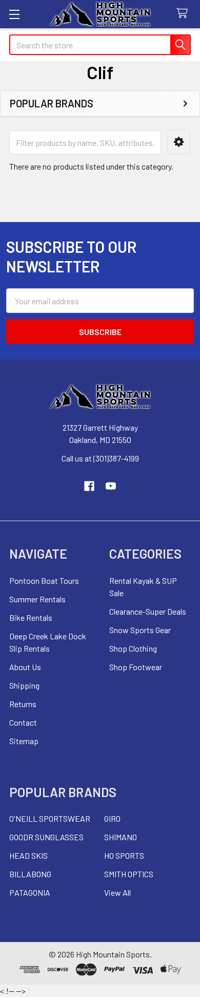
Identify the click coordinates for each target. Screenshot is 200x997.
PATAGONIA (29, 892)
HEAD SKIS (28, 855)
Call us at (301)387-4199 (100, 458)
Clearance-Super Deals (147, 611)
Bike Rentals (30, 617)
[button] (178, 142)
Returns (22, 704)
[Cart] (184, 13)
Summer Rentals (37, 599)
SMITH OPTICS (128, 874)
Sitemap (23, 741)
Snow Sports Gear (140, 630)
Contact (23, 722)
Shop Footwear (135, 667)
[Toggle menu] (14, 14)
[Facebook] (89, 486)
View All (117, 892)
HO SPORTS (124, 855)
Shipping (24, 685)
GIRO (112, 818)
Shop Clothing (133, 648)
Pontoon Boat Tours (44, 580)
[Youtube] (111, 486)
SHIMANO (120, 837)
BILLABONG (30, 874)
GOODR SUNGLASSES (46, 837)
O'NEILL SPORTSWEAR (49, 818)
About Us (25, 667)
